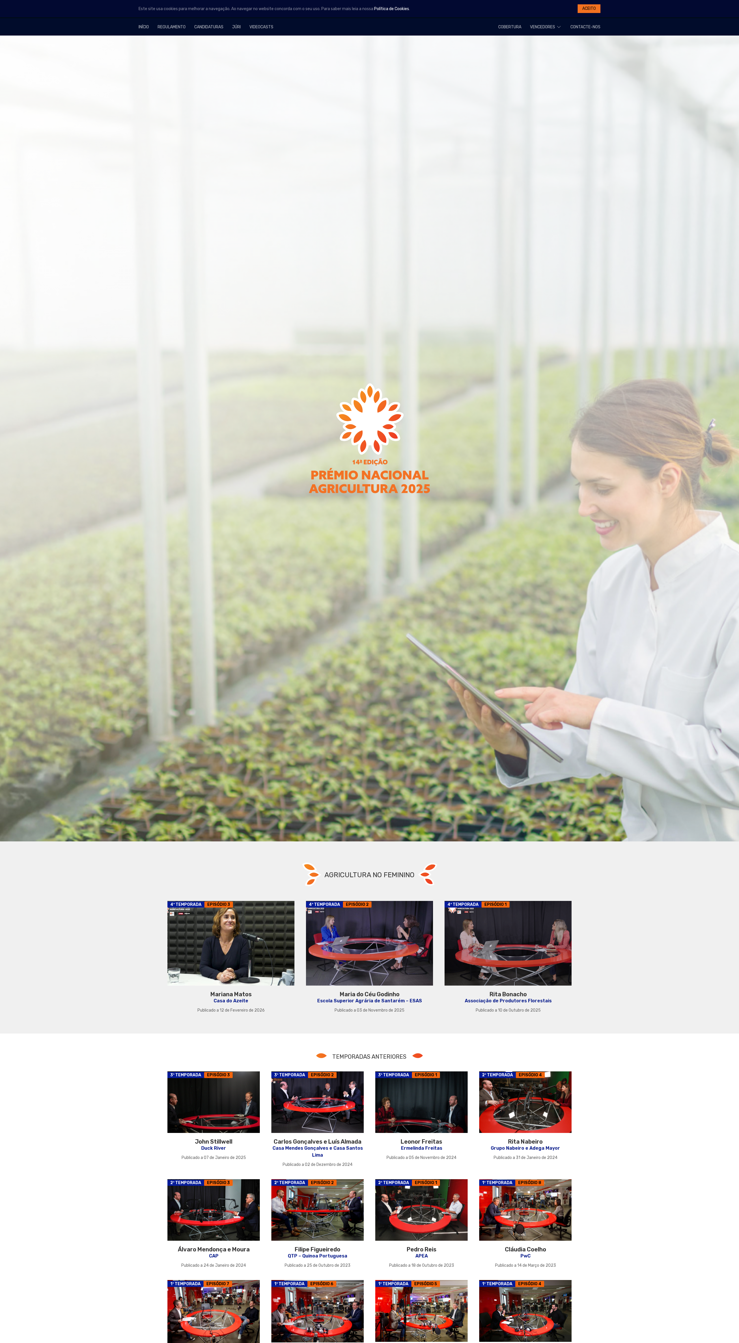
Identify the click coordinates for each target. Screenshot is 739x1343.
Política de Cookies (391, 8)
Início (144, 27)
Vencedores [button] (542, 27)
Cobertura (509, 27)
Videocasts (261, 27)
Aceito (589, 8)
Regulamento (172, 27)
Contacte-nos (585, 27)
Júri (236, 27)
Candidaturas (208, 27)
